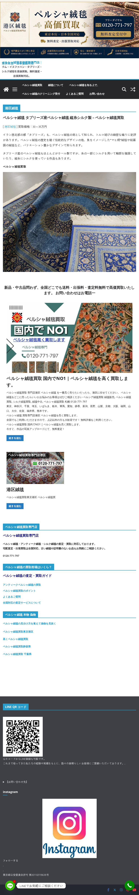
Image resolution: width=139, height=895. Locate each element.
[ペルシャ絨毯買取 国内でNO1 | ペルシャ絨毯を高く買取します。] (69, 338)
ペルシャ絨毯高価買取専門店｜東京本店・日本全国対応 (22, 62)
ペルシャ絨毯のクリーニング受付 (41, 93)
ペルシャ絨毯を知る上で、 (84, 85)
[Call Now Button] (129, 885)
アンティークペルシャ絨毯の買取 (22, 584)
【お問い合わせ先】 (17, 782)
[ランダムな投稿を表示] (133, 89)
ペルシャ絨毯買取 (32, 85)
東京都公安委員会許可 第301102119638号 (26, 875)
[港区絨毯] (35, 468)
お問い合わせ (97, 93)
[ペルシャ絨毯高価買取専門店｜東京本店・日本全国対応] (69, 4)
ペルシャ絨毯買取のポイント (19, 590)
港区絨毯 (10, 126)
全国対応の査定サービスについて (22, 602)
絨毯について (55, 85)
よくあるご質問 (75, 93)
